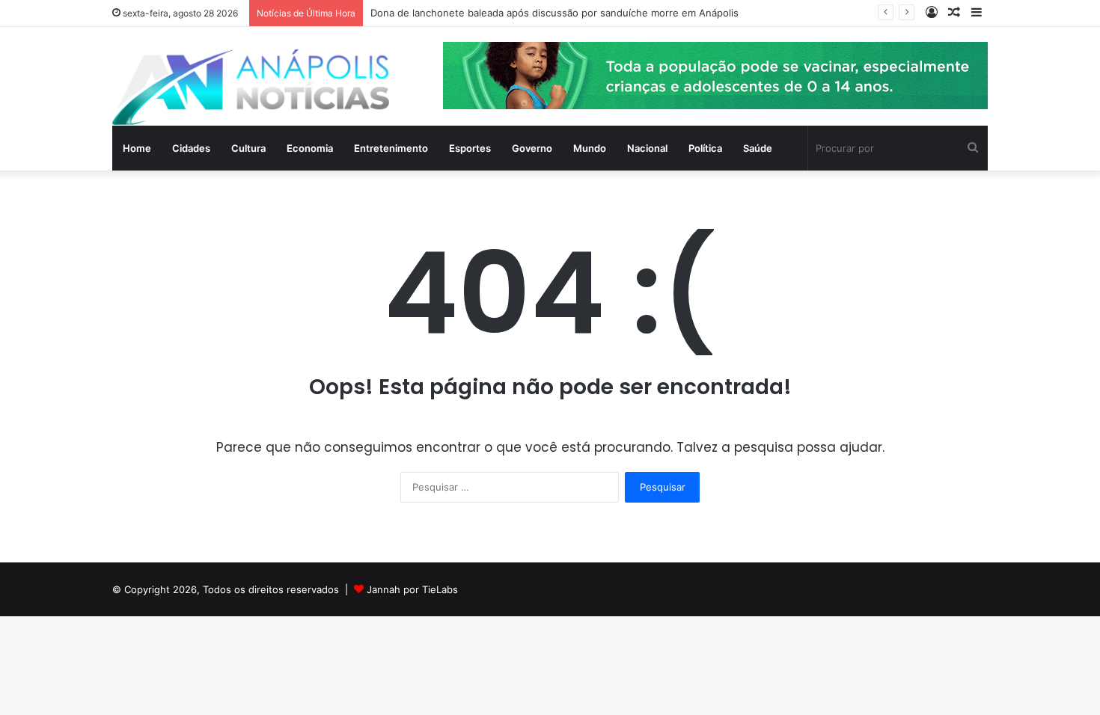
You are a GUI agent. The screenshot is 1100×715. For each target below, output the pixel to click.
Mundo (589, 148)
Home (137, 148)
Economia (310, 148)
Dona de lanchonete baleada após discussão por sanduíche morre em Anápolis (554, 13)
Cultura (248, 148)
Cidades (191, 148)
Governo (532, 148)
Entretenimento (391, 148)
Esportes (470, 148)
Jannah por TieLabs (412, 589)
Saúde (757, 148)
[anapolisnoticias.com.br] (250, 87)
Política (705, 148)
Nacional (647, 148)
